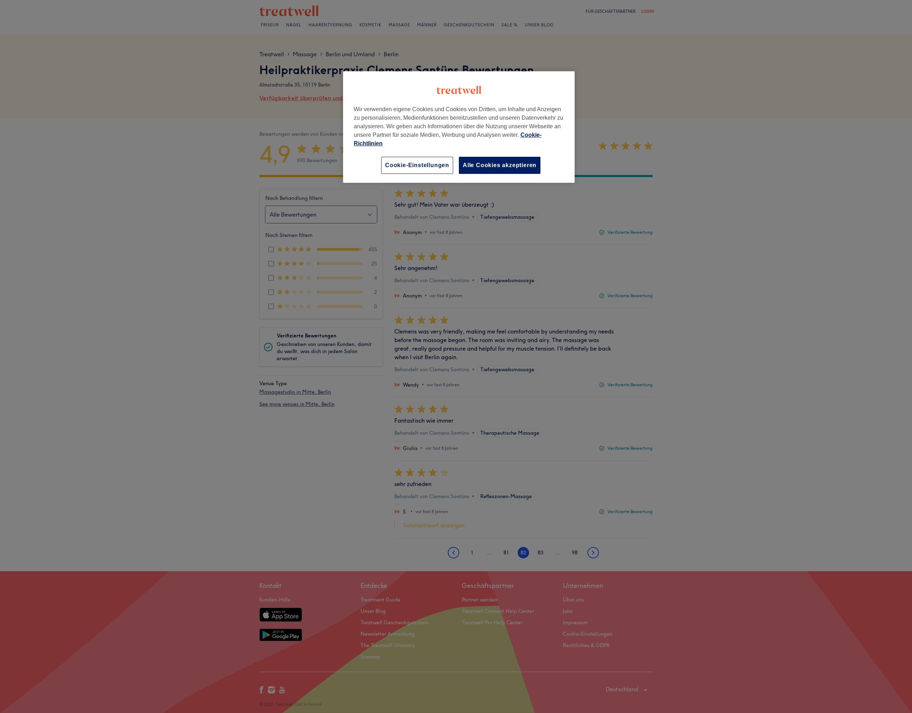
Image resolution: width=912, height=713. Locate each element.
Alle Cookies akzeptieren (500, 165)
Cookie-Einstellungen (417, 165)
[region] (459, 127)
